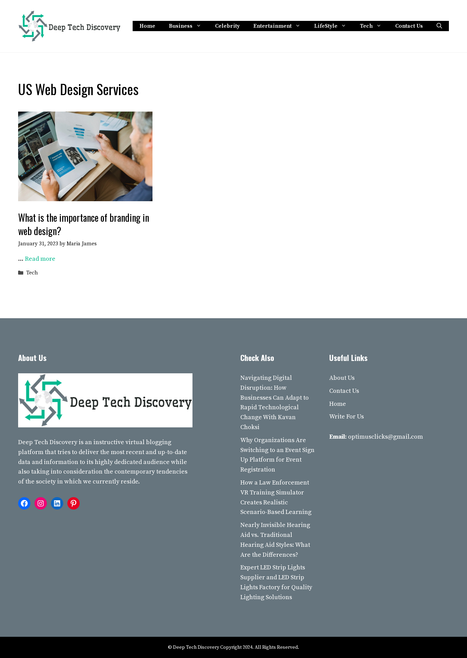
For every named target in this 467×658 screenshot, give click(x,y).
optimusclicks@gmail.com (385, 437)
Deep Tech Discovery (47, 442)
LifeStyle (325, 26)
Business (180, 26)
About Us (342, 378)
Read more (40, 259)
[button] (439, 26)
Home (147, 26)
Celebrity (227, 26)
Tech (366, 26)
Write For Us (346, 417)
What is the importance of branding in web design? (83, 224)
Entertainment (272, 26)
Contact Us (409, 26)
